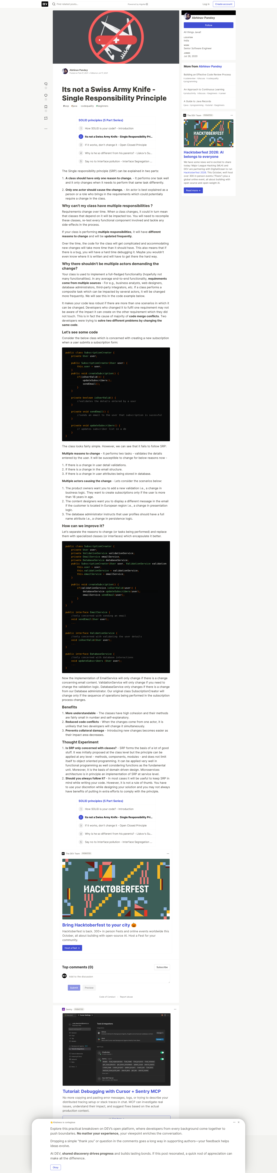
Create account (223, 4)
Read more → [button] (193, 190)
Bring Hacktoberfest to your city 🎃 (99, 925)
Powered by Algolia (137, 4)
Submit (74, 987)
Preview (89, 987)
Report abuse (126, 997)
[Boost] (45, 118)
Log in (206, 4)
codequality (86, 105)
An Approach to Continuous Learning (204, 91)
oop (66, 105)
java (74, 105)
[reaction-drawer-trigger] (46, 85)
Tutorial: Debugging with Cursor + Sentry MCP (112, 1091)
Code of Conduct (107, 997)
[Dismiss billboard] (239, 1122)
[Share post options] (46, 129)
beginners (102, 105)
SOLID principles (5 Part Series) (101, 120)
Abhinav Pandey (79, 70)
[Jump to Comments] (45, 96)
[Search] (54, 4)
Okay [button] (55, 1167)
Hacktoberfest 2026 (195, 172)
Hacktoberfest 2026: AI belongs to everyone (204, 154)
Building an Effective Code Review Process (207, 78)
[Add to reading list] (45, 108)
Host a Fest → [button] (72, 947)
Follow (208, 25)
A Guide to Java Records (203, 103)
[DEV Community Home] (44, 4)
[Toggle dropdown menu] (168, 853)
